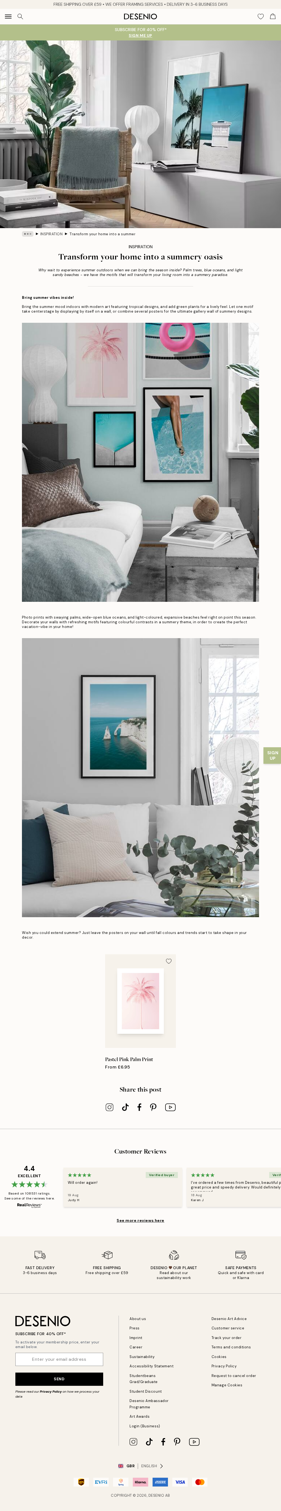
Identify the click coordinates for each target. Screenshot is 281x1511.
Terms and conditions (231, 1347)
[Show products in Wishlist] (261, 16)
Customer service (228, 1328)
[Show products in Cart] (273, 16)
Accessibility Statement (151, 1366)
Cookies (219, 1356)
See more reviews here (140, 1220)
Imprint (136, 1337)
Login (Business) (145, 1426)
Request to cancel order (234, 1375)
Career (136, 1347)
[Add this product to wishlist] (169, 961)
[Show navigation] (8, 16)
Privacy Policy (51, 1391)
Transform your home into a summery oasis (102, 234)
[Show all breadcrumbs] (27, 234)
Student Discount (146, 1391)
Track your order (226, 1337)
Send (59, 1378)
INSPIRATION (51, 234)
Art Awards (140, 1416)
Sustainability (142, 1356)
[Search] (20, 16)
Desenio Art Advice (229, 1318)
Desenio (156, 1495)
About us (138, 1318)
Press (135, 1328)
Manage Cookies (227, 1385)
